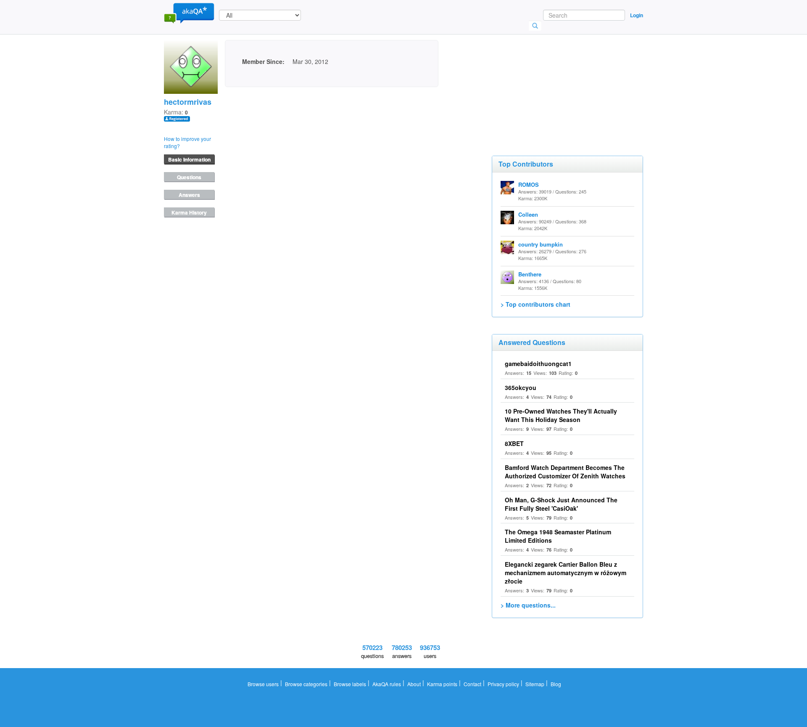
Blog (556, 683)
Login (636, 15)
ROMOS (528, 184)
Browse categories (306, 683)
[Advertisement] (555, 82)
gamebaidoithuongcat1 (538, 363)
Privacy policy (503, 683)
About (414, 683)
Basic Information (189, 159)
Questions (189, 177)
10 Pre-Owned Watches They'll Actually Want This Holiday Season (561, 415)
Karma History (189, 212)
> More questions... (528, 605)
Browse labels (350, 683)
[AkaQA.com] (189, 12)
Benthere (529, 274)
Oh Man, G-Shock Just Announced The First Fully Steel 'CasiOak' (561, 504)
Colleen (528, 214)
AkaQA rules (386, 683)
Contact (472, 683)
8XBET (514, 443)
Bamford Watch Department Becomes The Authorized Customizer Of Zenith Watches (565, 471)
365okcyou (520, 387)
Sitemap (534, 683)
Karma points (442, 683)
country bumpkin (540, 244)
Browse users (263, 683)
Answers (189, 195)
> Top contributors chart (535, 304)
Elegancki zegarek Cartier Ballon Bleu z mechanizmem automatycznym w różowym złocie (565, 572)
